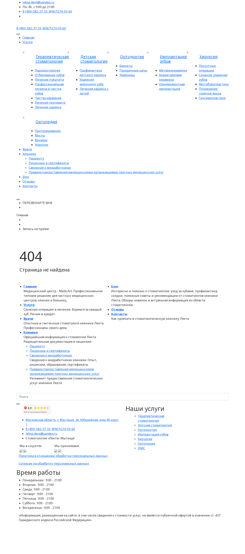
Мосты (40, 135)
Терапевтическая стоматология (52, 59)
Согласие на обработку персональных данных (54, 463)
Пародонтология (47, 70)
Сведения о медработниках (50, 168)
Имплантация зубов (173, 59)
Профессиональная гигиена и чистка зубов (49, 88)
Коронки (41, 145)
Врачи (27, 149)
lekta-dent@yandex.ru (41, 434)
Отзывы (29, 181)
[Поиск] (18, 403)
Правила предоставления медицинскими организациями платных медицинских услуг (96, 172)
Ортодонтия (132, 56)
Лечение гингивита (50, 102)
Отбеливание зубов (50, 75)
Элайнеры (127, 75)
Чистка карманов (48, 98)
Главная (28, 37)
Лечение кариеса (48, 107)
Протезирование (48, 131)
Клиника (29, 154)
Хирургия (209, 56)
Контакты (30, 186)
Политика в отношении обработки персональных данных (63, 456)
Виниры (41, 140)
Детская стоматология (94, 59)
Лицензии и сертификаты (49, 163)
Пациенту (36, 158)
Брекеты (126, 66)
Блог (26, 177)
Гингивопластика (212, 98)
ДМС (141, 448)
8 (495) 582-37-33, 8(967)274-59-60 (50, 429)
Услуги (28, 42)
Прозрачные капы (133, 70)
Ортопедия (46, 121)
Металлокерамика (173, 70)
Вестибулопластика (214, 84)
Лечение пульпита (49, 80)
